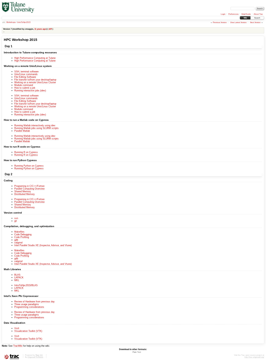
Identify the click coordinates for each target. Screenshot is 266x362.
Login (223, 14)
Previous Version (220, 22)
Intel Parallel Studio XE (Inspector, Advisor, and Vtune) (43, 245)
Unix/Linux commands (26, 74)
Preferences (233, 14)
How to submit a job (24, 87)
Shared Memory (22, 191)
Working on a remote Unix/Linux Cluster (35, 82)
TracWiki (17, 345)
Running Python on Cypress (29, 165)
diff (50, 29)
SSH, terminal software (26, 71)
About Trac (258, 14)
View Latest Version (238, 22)
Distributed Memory (24, 194)
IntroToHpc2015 (24, 22)
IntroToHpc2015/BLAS (26, 285)
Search (257, 18)
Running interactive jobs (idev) (30, 90)
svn (16, 218)
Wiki (245, 18)
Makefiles (19, 231)
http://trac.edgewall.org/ (254, 357)
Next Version (255, 22)
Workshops (11, 22)
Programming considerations (29, 307)
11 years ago (40, 29)
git (15, 221)
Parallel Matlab (22, 130)
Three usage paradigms (26, 304)
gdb (16, 240)
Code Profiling (21, 237)
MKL (16, 280)
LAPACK (19, 277)
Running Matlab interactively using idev (34, 125)
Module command (23, 85)
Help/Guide (246, 14)
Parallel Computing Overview (29, 188)
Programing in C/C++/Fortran (29, 186)
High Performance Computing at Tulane (35, 58)
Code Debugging (22, 234)
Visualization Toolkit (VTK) (28, 331)
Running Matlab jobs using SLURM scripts (36, 128)
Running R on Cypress (26, 152)
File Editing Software (25, 77)
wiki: (4, 22)
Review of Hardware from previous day (34, 301)
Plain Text (136, 352)
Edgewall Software (35, 357)
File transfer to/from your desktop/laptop (35, 79)
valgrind (18, 242)
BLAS (17, 274)
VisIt (16, 328)
